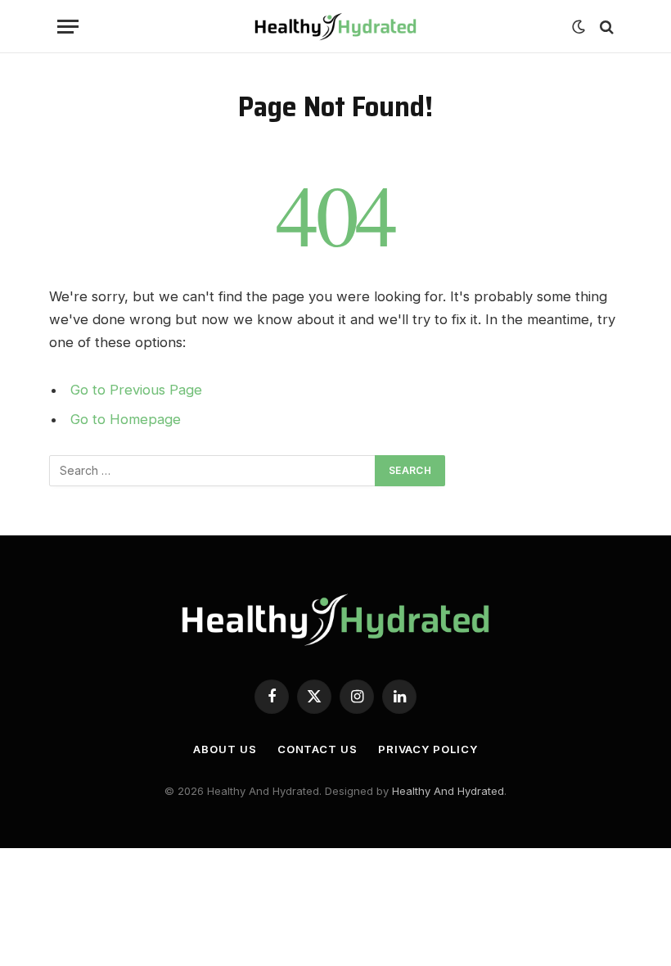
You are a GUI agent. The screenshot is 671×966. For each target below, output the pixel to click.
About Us (224, 749)
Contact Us (317, 749)
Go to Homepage (125, 419)
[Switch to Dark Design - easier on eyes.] (578, 27)
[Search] (605, 26)
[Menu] (68, 26)
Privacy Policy (428, 749)
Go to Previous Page (136, 389)
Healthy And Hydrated (448, 790)
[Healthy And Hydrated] (335, 26)
